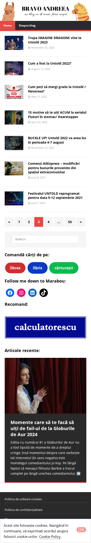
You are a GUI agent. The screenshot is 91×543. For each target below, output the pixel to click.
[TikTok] (43, 293)
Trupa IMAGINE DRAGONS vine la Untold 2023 (54, 40)
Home (8, 25)
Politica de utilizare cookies (23, 499)
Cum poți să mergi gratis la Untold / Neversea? (57, 89)
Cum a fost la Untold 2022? (49, 63)
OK (81, 529)
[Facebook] (10, 293)
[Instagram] (21, 293)
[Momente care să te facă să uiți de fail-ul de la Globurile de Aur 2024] (45, 386)
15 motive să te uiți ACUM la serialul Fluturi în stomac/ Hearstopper (57, 114)
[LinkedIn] (32, 293)
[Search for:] (45, 239)
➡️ (78, 473)
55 (70, 222)
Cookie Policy (50, 536)
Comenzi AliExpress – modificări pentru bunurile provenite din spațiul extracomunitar (54, 167)
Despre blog (27, 25)
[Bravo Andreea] (45, 18)
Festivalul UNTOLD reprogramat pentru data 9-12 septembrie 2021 (55, 195)
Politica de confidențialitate (23, 510)
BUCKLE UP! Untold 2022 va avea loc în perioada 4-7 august (57, 140)
